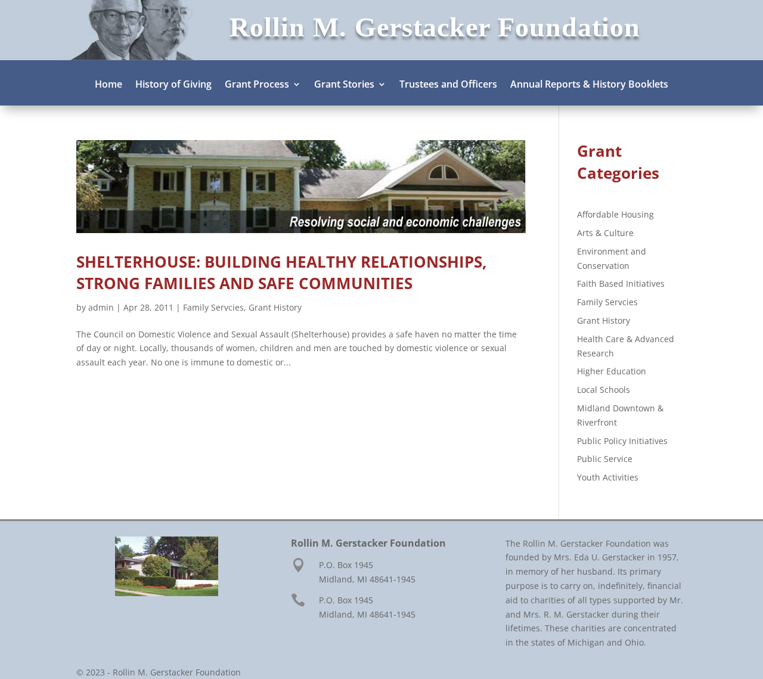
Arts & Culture (605, 232)
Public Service (604, 458)
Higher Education (611, 371)
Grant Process (257, 85)
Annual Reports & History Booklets (589, 85)
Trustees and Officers (448, 85)
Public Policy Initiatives (622, 441)
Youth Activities (607, 477)
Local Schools (603, 389)
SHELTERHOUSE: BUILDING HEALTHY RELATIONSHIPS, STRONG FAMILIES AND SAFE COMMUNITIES (281, 272)
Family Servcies (213, 307)
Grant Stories (344, 85)
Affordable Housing (615, 214)
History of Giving (173, 85)
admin (101, 307)
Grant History (275, 307)
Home (108, 85)
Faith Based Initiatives (621, 283)
